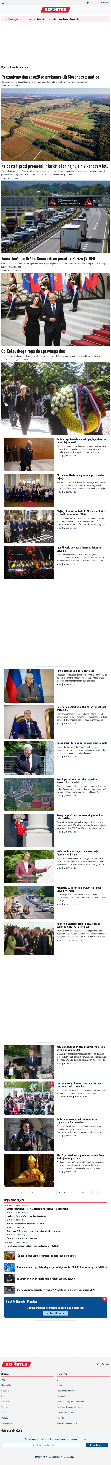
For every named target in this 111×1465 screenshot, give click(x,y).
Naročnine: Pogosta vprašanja (69, 1407)
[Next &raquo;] (95, 1192)
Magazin (25, 1235)
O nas (59, 1380)
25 (89, 1192)
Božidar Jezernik (9, 360)
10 (70, 1192)
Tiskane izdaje (7, 1423)
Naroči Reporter (57, 1313)
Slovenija (25, 1205)
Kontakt (60, 1385)
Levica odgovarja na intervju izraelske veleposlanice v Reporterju (52, 19)
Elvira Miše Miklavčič (65, 1097)
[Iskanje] (94, 3)
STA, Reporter (63, 940)
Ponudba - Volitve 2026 (67, 1423)
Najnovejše (6, 1385)
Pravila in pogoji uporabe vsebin (70, 1401)
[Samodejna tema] (87, 2)
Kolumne (5, 1401)
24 (83, 1192)
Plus (3, 1412)
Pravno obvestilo (64, 1396)
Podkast (4, 1418)
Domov (4, 1380)
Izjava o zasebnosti (65, 1412)
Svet (23, 1220)
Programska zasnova (66, 1390)
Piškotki (60, 1418)
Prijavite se (95, 1445)
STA (5, 86)
